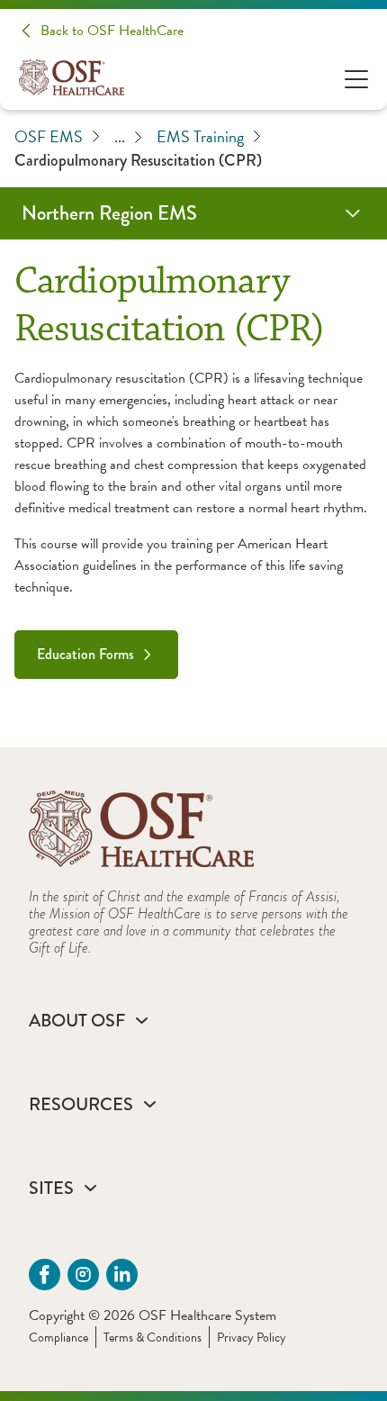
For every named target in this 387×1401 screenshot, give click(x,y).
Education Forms (85, 654)
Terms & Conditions (153, 1337)
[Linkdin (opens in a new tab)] (122, 1274)
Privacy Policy (251, 1337)
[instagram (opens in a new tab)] (83, 1274)
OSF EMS (48, 136)
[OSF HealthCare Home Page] (71, 77)
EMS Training (200, 136)
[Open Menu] (356, 78)
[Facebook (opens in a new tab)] (44, 1274)
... (119, 137)
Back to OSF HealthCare (112, 30)
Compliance (58, 1337)
